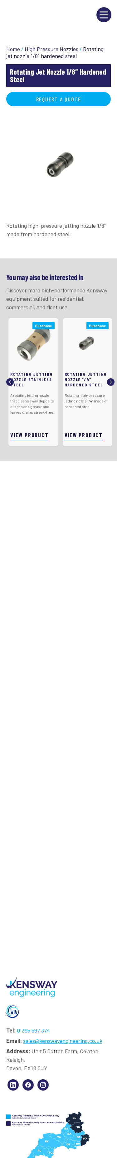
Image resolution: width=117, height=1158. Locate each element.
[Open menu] (103, 14)
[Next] (111, 382)
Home (13, 48)
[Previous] (10, 382)
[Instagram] (43, 1085)
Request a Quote (58, 99)
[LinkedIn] (13, 1085)
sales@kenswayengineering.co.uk (62, 1040)
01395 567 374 (33, 1030)
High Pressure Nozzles (51, 48)
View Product (29, 435)
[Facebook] (28, 1085)
